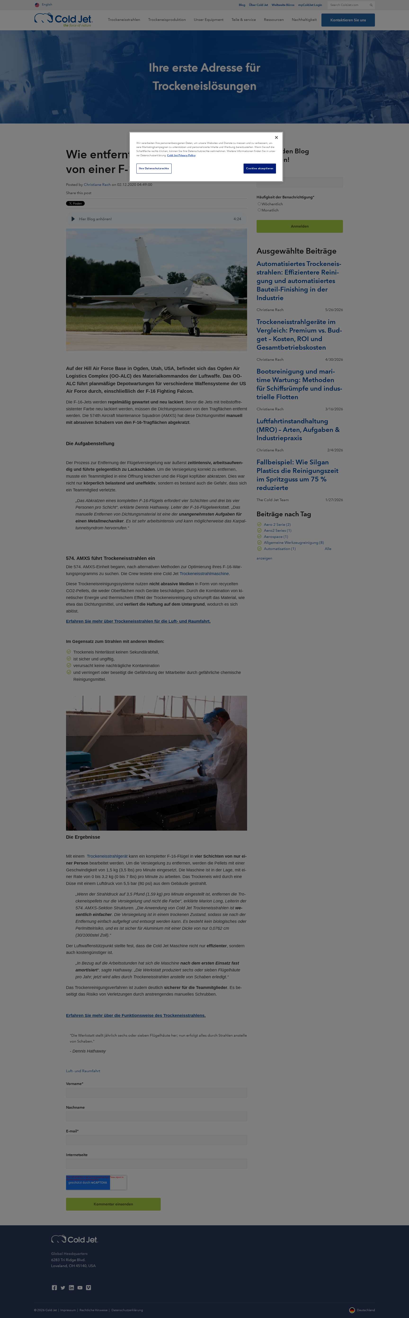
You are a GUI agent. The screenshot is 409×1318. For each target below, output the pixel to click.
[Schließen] (276, 137)
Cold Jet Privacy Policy (181, 155)
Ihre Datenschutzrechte (154, 168)
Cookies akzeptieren (259, 168)
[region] (206, 157)
